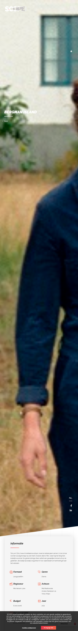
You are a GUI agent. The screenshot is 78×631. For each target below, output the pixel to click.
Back (6, 121)
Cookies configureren (29, 628)
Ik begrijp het (48, 628)
